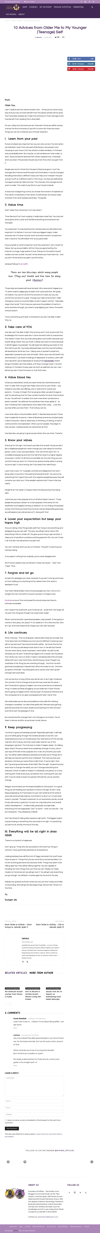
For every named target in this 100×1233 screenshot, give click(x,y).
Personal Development (12, 988)
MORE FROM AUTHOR (41, 973)
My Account (13, 1226)
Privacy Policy (51, 1226)
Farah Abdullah (19, 1018)
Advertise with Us (76, 1226)
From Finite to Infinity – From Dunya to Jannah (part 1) (18, 925)
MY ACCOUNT (46, 7)
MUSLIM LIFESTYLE (62, 7)
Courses (27, 1226)
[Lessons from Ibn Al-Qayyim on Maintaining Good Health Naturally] (55, 983)
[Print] (72, 42)
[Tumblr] (66, 42)
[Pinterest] (89, 1)
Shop (24, 7)
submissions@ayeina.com (48, 1217)
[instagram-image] (8, 1161)
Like (92, 59)
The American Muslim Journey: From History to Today (14, 994)
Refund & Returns (38, 1226)
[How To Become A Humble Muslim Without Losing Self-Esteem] (34, 983)
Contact (86, 1226)
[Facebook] (81, 1)
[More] (78, 42)
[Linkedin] (44, 42)
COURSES (33, 7)
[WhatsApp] (38, 42)
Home (7, 21)
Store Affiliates (63, 1226)
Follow (90, 64)
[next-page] (10, 1004)
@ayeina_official (64, 1150)
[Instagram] (85, 1)
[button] (92, 7)
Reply (15, 1028)
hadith (25, 264)
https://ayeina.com (27, 942)
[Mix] (55, 42)
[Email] (49, 42)
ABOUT (21, 14)
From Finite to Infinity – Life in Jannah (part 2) (50, 925)
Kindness (8, 600)
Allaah (35, 812)
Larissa (16, 1035)
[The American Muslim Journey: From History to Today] (14, 983)
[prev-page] (6, 1004)
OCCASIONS (11, 14)
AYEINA (15, 1231)
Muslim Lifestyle (16, 21)
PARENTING (78, 7)
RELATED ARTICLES (16, 973)
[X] (93, 1)
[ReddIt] (61, 42)
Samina (39, 37)
